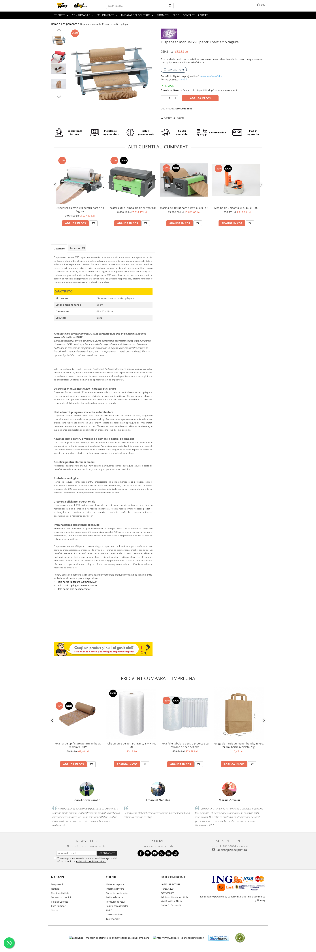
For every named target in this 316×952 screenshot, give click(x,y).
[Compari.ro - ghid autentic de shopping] (240, 938)
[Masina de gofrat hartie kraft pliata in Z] (184, 180)
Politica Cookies (59, 901)
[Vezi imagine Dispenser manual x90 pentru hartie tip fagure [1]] (58, 55)
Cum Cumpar (58, 906)
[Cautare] (170, 6)
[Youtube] (154, 853)
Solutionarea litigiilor (117, 906)
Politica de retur (114, 897)
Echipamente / (70, 24)
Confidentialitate (60, 893)
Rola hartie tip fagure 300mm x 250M (77, 581)
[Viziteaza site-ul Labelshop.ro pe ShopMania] (218, 938)
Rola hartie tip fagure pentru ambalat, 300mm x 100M (77, 745)
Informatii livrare (115, 888)
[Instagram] (175, 853)
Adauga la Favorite (174, 118)
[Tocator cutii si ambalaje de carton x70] (132, 180)
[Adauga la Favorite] (93, 223)
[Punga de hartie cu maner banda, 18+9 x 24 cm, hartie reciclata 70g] (239, 713)
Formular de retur (115, 901)
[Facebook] (141, 853)
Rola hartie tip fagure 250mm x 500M (77, 585)
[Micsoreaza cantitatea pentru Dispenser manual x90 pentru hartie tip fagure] (163, 98)
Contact (55, 910)
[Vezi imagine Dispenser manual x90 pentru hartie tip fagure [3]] (58, 84)
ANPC (109, 910)
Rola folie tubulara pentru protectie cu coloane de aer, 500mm (185, 745)
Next (58, 96)
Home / (56, 24)
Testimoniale (113, 919)
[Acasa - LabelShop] (69, 6)
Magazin (57, 877)
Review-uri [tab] (77, 248)
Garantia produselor (117, 893)
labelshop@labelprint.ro (231, 850)
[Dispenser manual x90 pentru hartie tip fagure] (111, 72)
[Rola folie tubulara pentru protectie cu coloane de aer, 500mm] (185, 713)
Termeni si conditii (61, 897)
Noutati (55, 888)
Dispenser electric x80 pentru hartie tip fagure (80, 209)
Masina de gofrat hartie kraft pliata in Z (184, 208)
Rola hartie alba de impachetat (74, 589)
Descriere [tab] (59, 248)
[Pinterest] (147, 853)
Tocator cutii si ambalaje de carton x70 (132, 208)
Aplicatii (203, 15)
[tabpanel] (111, 72)
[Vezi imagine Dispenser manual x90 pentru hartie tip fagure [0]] (58, 40)
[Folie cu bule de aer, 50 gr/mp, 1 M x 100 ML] (131, 714)
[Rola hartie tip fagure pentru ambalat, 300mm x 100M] (78, 713)
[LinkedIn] (168, 853)
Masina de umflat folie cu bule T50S (236, 208)
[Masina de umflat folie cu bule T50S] (236, 180)
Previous (58, 30)
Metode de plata (115, 884)
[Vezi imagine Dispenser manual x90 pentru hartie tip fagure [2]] (58, 69)
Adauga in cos (200, 98)
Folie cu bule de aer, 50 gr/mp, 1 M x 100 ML (131, 745)
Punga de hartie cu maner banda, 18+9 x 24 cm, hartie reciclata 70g (239, 745)
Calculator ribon (114, 914)
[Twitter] (161, 853)
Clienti (111, 877)
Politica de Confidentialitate (91, 861)
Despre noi (57, 884)
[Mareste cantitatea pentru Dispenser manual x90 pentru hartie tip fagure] (175, 98)
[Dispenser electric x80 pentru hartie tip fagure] (80, 180)
